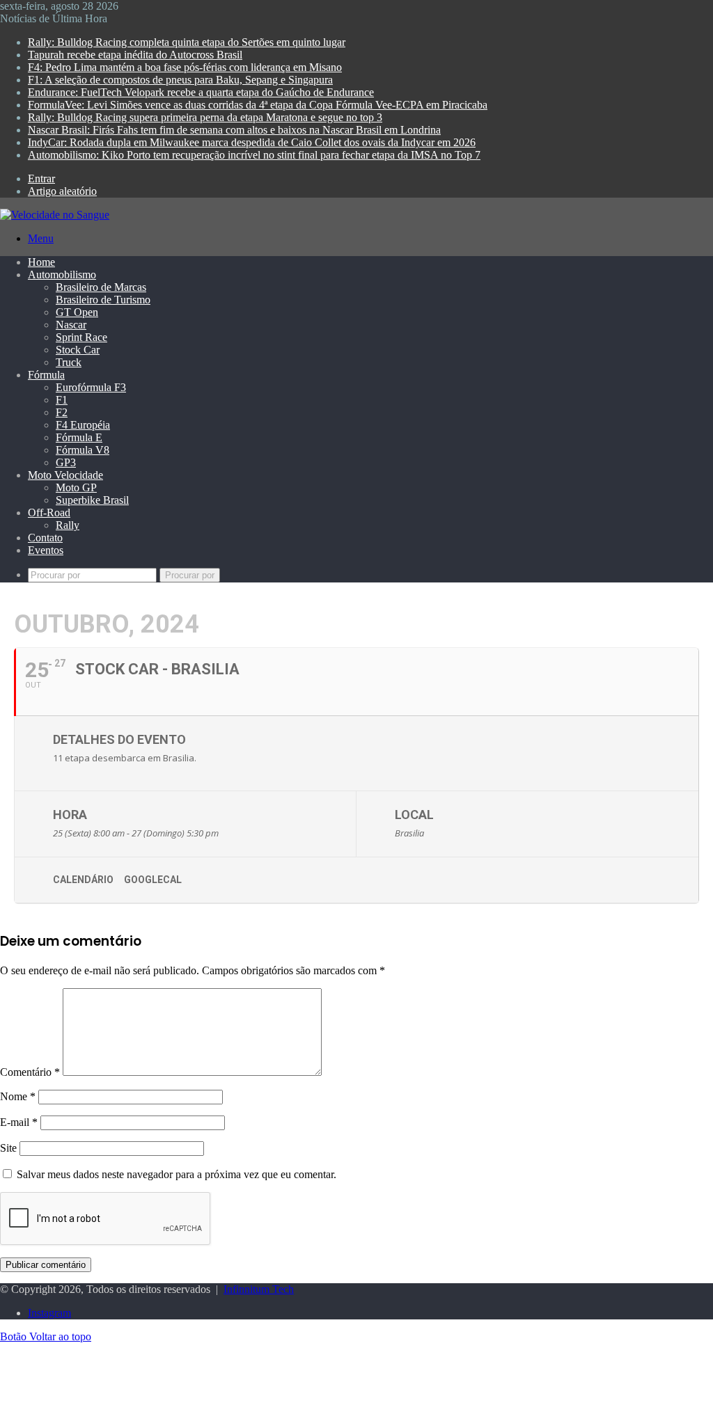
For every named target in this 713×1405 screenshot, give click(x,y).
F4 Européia (83, 425)
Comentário (30, 1072)
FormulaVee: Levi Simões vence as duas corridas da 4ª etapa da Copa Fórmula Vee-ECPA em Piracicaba (257, 105)
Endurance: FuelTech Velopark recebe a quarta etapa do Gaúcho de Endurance (201, 92)
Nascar (71, 325)
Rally (67, 525)
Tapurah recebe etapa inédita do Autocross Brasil (135, 55)
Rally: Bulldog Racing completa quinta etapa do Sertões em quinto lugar (186, 42)
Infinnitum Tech (259, 1289)
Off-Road (49, 512)
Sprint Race (81, 337)
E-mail (19, 1122)
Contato (45, 537)
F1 (62, 400)
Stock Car (78, 350)
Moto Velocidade (65, 475)
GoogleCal (153, 879)
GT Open (77, 312)
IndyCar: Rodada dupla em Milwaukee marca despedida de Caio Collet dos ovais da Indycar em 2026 (252, 142)
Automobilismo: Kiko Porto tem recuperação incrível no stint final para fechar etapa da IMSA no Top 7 (254, 155)
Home (41, 262)
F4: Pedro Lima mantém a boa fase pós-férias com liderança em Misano (185, 67)
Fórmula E (79, 437)
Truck (68, 362)
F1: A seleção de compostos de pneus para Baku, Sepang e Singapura (180, 80)
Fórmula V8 (82, 450)
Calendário (83, 879)
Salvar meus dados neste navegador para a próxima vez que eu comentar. (176, 1174)
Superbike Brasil (92, 500)
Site (8, 1148)
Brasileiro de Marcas (101, 287)
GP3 (66, 462)
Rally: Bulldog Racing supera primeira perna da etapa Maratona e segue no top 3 (205, 117)
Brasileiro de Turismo (103, 299)
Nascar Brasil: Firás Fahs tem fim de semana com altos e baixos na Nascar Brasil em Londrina (234, 130)
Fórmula (46, 375)
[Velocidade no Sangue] (54, 215)
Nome (18, 1096)
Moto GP (76, 487)
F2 (62, 412)
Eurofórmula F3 (91, 387)
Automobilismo (62, 274)
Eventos (45, 550)
